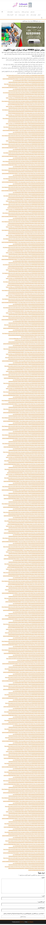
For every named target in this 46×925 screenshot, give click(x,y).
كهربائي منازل (33, 14)
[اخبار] (2, 11)
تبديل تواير (32, 11)
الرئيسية (43, 21)
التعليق (43, 877)
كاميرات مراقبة (10, 14)
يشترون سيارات (22, 14)
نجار (16, 14)
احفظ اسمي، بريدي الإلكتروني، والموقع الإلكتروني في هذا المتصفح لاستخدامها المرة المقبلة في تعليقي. (23, 913)
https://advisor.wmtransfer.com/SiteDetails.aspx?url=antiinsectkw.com (19, 658)
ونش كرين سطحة (25, 11)
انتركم (39, 14)
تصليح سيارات (10, 11)
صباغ (28, 14)
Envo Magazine (30, 921)
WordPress (22, 921)
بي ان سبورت (17, 11)
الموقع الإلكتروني (41, 907)
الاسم (43, 896)
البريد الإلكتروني (41, 901)
